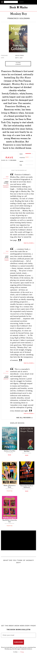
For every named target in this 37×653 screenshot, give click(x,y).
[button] (18, 540)
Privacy (22, 652)
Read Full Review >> (29, 243)
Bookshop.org (8, 649)
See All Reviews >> (24, 417)
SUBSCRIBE (18, 642)
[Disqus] (18, 591)
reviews (12, 160)
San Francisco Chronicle (5, 186)
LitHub (15, 652)
